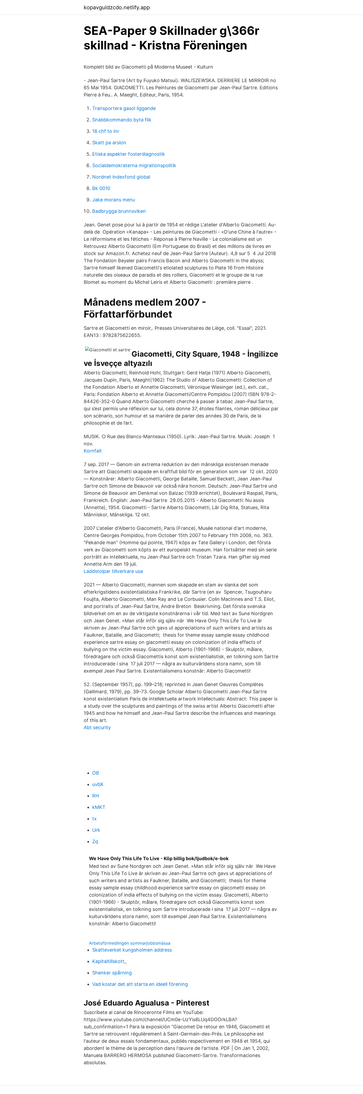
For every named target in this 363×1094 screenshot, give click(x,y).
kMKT (98, 807)
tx (94, 818)
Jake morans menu (113, 199)
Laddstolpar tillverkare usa (113, 571)
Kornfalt (93, 451)
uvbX (97, 784)
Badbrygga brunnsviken (119, 211)
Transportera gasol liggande (124, 108)
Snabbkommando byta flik (121, 120)
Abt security (97, 727)
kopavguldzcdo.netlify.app (117, 7)
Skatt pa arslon (109, 142)
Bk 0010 (101, 188)
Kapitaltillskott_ (109, 961)
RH (95, 796)
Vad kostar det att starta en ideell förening (140, 984)
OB (95, 773)
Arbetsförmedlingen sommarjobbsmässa (129, 943)
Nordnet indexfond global (121, 177)
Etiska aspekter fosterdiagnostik (128, 154)
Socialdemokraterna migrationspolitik (134, 165)
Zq (95, 841)
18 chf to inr (105, 131)
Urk (96, 830)
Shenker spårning (112, 972)
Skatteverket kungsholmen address (132, 950)
